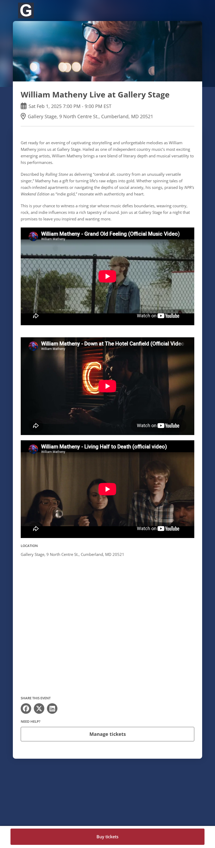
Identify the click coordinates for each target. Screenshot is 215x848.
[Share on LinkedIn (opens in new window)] (52, 708)
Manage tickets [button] (107, 734)
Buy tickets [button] (107, 837)
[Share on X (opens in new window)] (39, 708)
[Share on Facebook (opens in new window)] (26, 708)
